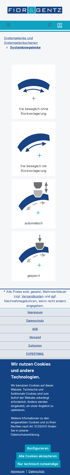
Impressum (35, 312)
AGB (35, 329)
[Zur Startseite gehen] (35, 11)
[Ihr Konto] (60, 25)
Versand (35, 337)
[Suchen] (49, 24)
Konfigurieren (37, 448)
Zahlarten (35, 345)
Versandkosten (33, 296)
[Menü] (8, 24)
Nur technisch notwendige (38, 464)
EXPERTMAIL (35, 353)
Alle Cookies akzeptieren (38, 456)
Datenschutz (35, 320)
